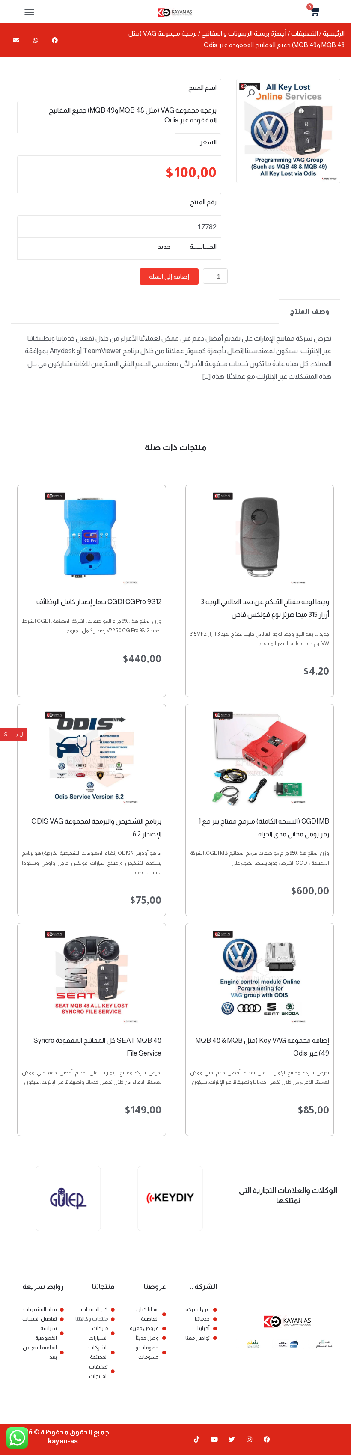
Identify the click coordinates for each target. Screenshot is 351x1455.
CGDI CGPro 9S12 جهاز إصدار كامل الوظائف (98, 601)
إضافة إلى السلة (169, 276)
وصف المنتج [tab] (309, 311)
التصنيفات (304, 33)
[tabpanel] (175, 361)
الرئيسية (334, 33)
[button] (29, 11)
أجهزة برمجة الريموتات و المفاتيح (244, 33)
